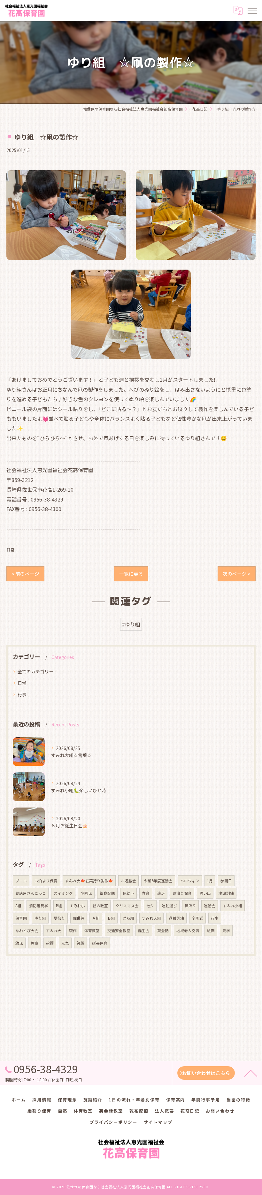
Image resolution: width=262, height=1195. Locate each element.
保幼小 (128, 893)
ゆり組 (40, 918)
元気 (65, 943)
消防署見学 (38, 905)
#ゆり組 (131, 624)
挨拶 (50, 943)
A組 (18, 905)
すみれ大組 (151, 918)
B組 (59, 905)
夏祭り (59, 918)
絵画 (211, 930)
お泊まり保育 (46, 880)
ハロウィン (189, 880)
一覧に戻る (131, 573)
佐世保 (78, 918)
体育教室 (92, 930)
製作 (73, 930)
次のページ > (236, 573)
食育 (146, 893)
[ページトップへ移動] (250, 1073)
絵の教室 (100, 905)
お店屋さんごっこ (30, 893)
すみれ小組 (232, 905)
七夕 (150, 905)
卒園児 (86, 893)
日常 (10, 550)
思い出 (205, 893)
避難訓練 (176, 918)
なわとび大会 (26, 930)
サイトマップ (158, 1122)
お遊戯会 (128, 880)
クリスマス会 (127, 905)
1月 (210, 880)
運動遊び (169, 905)
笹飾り (190, 905)
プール (21, 880)
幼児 (19, 943)
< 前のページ (25, 573)
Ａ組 (96, 918)
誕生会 (144, 930)
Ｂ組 (111, 918)
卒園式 (197, 918)
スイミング (63, 893)
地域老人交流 (187, 930)
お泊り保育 (182, 893)
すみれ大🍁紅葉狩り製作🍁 (89, 880)
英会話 (163, 930)
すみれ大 (53, 930)
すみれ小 (77, 905)
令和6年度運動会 (158, 880)
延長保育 (99, 943)
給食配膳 (107, 893)
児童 (34, 943)
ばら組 (128, 918)
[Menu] (252, 10)
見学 (226, 930)
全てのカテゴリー (35, 671)
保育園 (21, 918)
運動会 (209, 905)
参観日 (226, 880)
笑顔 (80, 943)
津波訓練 (226, 893)
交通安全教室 (118, 930)
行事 (22, 694)
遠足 (161, 893)
